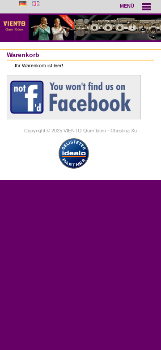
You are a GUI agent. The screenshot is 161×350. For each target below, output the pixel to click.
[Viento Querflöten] (80, 27)
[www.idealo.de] (73, 169)
